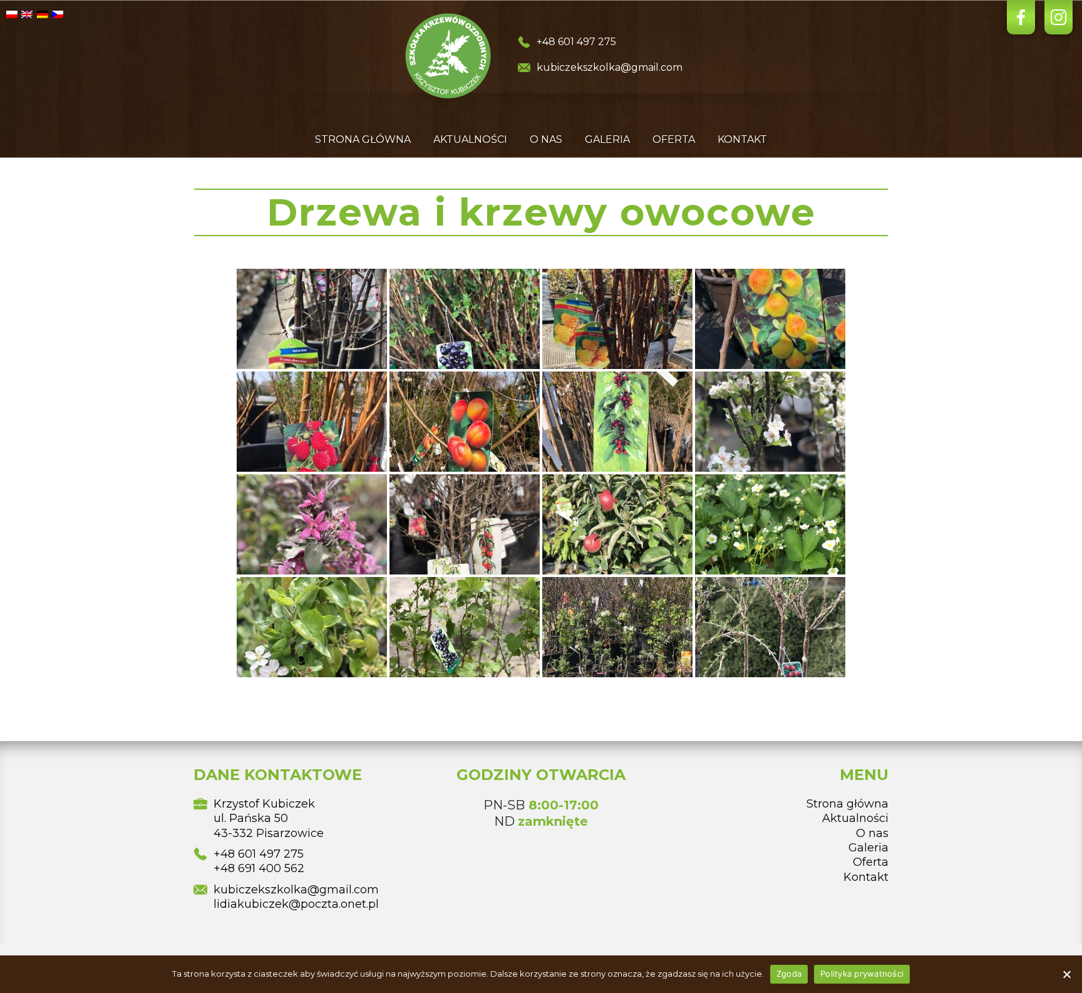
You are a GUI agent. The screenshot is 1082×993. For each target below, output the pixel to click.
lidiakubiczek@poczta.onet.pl (296, 904)
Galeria (607, 139)
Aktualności (470, 139)
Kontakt (742, 139)
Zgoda (788, 974)
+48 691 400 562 (259, 868)
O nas (546, 139)
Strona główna (363, 139)
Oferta (673, 139)
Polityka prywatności (862, 974)
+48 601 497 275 (576, 42)
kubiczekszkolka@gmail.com (610, 67)
